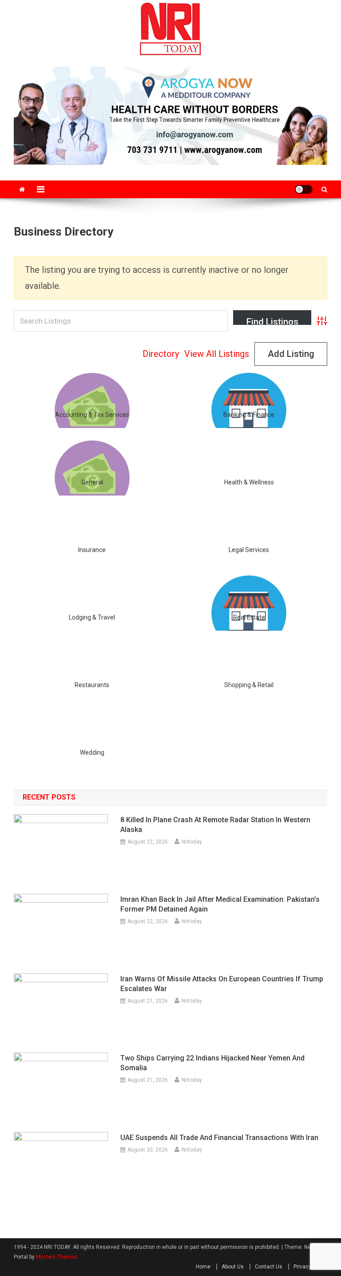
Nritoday (192, 842)
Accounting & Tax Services (92, 414)
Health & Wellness (249, 482)
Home (203, 1267)
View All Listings (216, 353)
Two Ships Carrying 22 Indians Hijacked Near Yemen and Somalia (212, 1063)
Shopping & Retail (249, 684)
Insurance (92, 549)
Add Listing (291, 353)
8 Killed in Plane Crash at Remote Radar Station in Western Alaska (215, 825)
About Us (233, 1267)
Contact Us (268, 1267)
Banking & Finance (248, 414)
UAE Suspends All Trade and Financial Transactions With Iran (219, 1137)
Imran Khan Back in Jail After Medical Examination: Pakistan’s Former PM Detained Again (220, 904)
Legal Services (249, 549)
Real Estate (249, 617)
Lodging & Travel (92, 617)
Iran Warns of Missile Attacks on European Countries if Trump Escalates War (221, 984)
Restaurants (92, 684)
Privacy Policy (310, 1267)
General (92, 482)
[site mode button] (304, 189)
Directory (161, 353)
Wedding (92, 752)
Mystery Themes (56, 1257)
